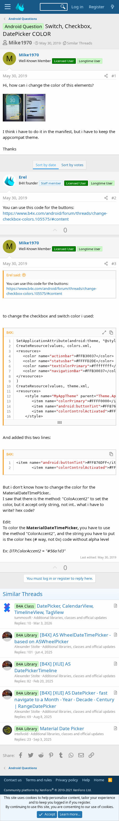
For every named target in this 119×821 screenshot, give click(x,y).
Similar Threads (79, 43)
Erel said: (13, 274)
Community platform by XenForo (48, 790)
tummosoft (22, 617)
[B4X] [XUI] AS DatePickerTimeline (42, 667)
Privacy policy (67, 779)
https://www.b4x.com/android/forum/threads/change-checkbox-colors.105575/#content (55, 216)
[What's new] (112, 7)
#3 (114, 263)
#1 (114, 75)
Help (86, 779)
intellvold (21, 734)
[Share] (106, 76)
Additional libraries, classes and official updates (70, 617)
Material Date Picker (62, 728)
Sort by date (46, 164)
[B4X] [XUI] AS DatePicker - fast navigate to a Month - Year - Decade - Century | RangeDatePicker (64, 699)
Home (99, 779)
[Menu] (7, 7)
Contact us (13, 779)
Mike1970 (20, 42)
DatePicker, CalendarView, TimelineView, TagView (54, 609)
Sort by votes (72, 164)
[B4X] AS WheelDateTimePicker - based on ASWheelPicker (62, 638)
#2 (114, 197)
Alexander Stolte (27, 646)
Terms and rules (39, 779)
